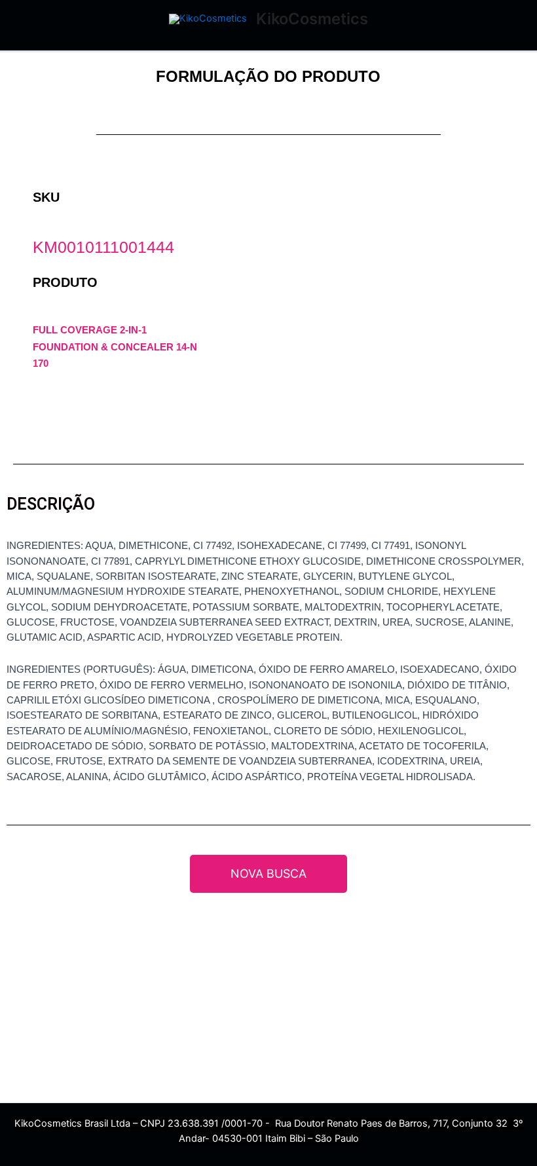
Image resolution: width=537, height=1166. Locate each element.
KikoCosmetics (312, 18)
